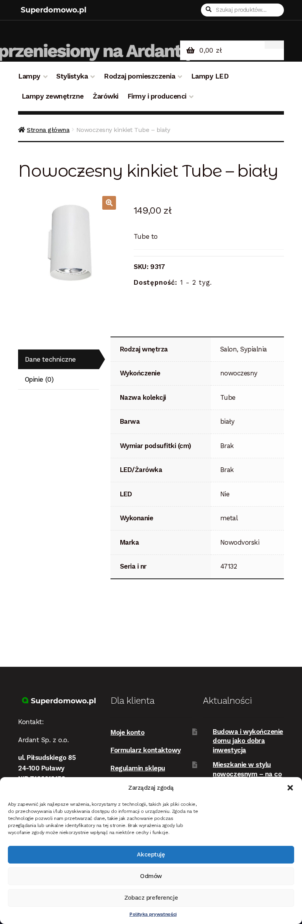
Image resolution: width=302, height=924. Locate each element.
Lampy (29, 76)
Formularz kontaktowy (145, 750)
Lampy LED (210, 76)
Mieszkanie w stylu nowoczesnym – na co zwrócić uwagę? (247, 774)
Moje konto (127, 732)
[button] (290, 788)
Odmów (151, 876)
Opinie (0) (39, 379)
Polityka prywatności (153, 914)
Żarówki (105, 96)
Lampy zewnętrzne (53, 96)
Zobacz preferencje (151, 897)
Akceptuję (151, 854)
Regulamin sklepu (137, 768)
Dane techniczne (50, 359)
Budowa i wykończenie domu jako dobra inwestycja (248, 741)
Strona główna (48, 130)
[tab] (58, 359)
